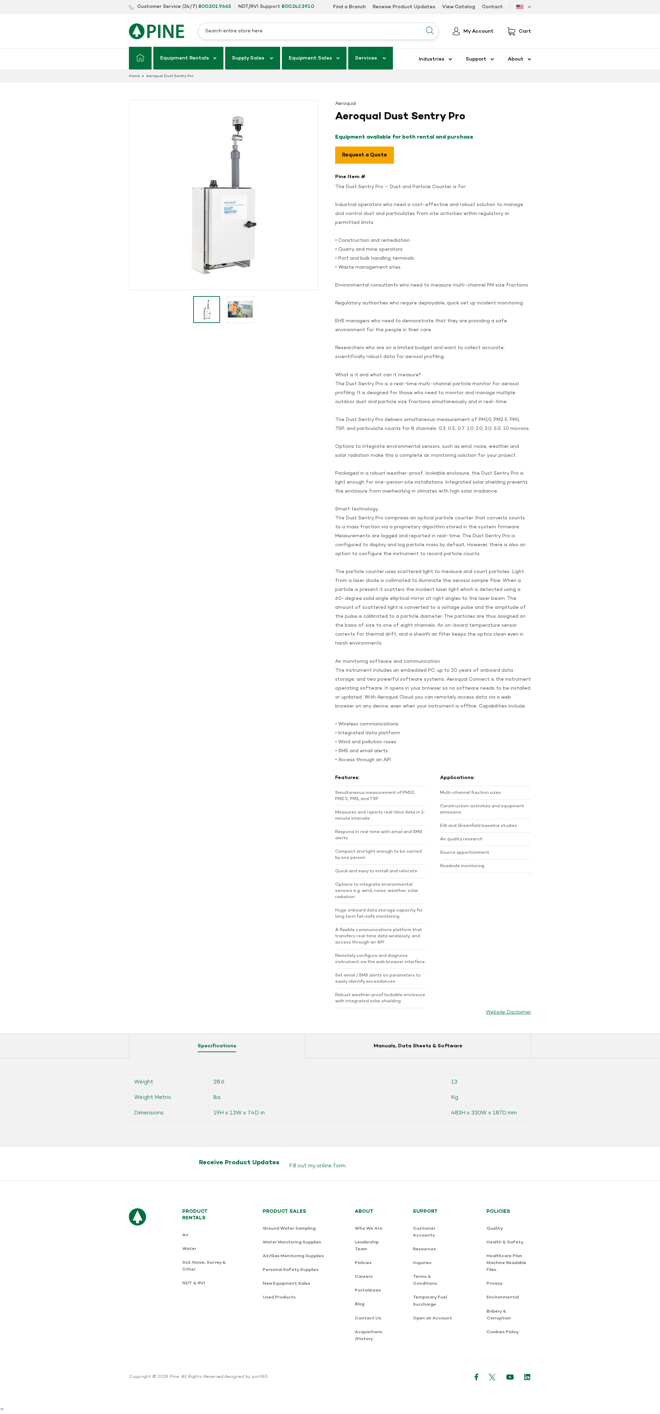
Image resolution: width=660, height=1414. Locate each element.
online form (331, 1166)
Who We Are (368, 1228)
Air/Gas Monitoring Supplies (293, 1256)
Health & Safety (505, 1242)
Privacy (494, 1283)
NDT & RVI (193, 1283)
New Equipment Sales (286, 1283)
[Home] (140, 58)
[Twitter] (492, 1376)
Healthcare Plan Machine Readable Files (506, 1263)
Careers (364, 1277)
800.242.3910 (298, 6)
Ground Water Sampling (289, 1228)
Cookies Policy (502, 1332)
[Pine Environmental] (156, 31)
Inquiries (422, 1263)
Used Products (279, 1297)
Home (134, 76)
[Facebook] (476, 1376)
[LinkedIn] (527, 1376)
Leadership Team (367, 1245)
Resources (424, 1249)
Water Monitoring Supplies (292, 1242)
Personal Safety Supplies (291, 1270)
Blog (359, 1304)
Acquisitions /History (368, 1335)
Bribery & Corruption (498, 1314)
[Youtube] (510, 1376)
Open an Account (432, 1318)
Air (185, 1235)
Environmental (502, 1297)
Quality (494, 1228)
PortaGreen (368, 1290)
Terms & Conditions (425, 1280)
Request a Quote (364, 155)
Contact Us (368, 1318)
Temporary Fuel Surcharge (430, 1300)
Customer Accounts (424, 1232)
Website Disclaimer (508, 1012)
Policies (363, 1263)
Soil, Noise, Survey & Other (204, 1266)
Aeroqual (345, 103)
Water (189, 1249)
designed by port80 (246, 1377)
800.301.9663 (214, 6)
